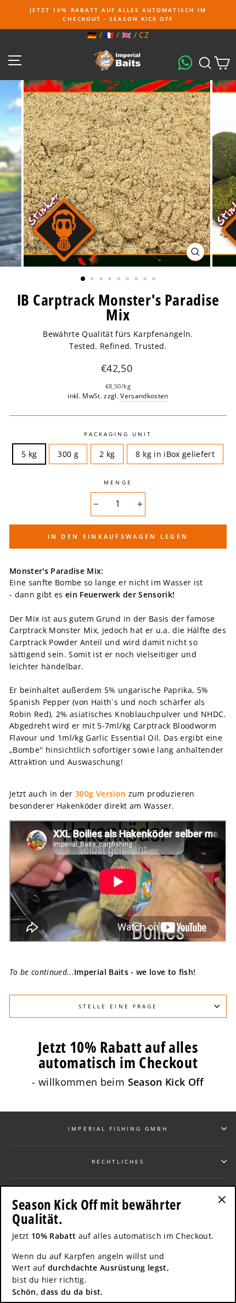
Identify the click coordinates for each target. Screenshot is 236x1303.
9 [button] (155, 280)
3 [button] (102, 280)
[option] (118, 14)
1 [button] (83, 279)
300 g (68, 454)
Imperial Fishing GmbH (117, 1128)
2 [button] (93, 280)
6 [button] (128, 280)
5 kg (29, 454)
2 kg (107, 454)
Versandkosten (144, 396)
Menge (118, 482)
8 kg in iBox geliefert (175, 454)
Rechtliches (118, 1161)
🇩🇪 (92, 35)
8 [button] (146, 280)
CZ (144, 35)
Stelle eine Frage (118, 1006)
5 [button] (119, 280)
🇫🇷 (109, 35)
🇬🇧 (126, 35)
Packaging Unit (118, 434)
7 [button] (137, 280)
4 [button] (111, 280)
